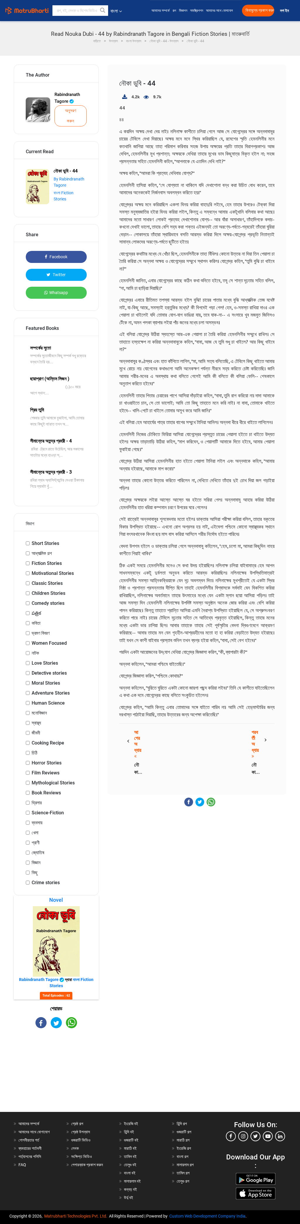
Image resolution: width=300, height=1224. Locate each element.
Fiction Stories (47, 563)
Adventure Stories (51, 693)
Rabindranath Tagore (67, 98)
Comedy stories (48, 603)
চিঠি (34, 753)
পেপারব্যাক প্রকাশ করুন (87, 1164)
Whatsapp (58, 292)
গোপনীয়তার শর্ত (28, 1140)
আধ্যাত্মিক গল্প (42, 553)
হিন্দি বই (129, 1132)
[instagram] (243, 1136)
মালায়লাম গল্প (185, 1164)
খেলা (35, 832)
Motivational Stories (53, 573)
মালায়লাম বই (132, 1181)
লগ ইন (285, 11)
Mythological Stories (53, 783)
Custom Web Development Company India (207, 1216)
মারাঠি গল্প (183, 1140)
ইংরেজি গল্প (184, 1148)
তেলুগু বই (130, 1164)
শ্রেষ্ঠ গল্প (77, 1123)
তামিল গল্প (183, 1173)
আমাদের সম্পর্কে (160, 10)
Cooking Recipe (48, 743)
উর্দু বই (128, 1197)
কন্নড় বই (130, 1189)
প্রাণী (36, 842)
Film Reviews (45, 773)
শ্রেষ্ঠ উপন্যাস (80, 1132)
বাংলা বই (129, 1173)
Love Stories (45, 663)
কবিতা (36, 623)
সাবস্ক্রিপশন (196, 10)
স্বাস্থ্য (36, 723)
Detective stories (49, 673)
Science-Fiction (48, 813)
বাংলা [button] (114, 11)
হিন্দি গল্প (182, 1123)
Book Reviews (46, 793)
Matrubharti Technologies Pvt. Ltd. (76, 1216)
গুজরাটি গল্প (184, 1132)
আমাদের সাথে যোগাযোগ (219, 10)
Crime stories (46, 882)
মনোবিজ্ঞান (39, 713)
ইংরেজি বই (131, 1123)
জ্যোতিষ (38, 852)
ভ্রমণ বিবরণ (41, 633)
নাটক (35, 653)
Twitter (59, 274)
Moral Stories (46, 683)
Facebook (58, 256)
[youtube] (268, 1136)
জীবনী (36, 733)
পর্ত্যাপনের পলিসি (29, 1156)
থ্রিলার (37, 803)
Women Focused (49, 643)
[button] (103, 10)
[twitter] (255, 1136)
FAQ (22, 1164)
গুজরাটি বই (131, 1140)
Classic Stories (47, 583)
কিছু (35, 872)
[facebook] (231, 1136)
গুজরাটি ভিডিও (81, 1140)
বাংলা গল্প (182, 1156)
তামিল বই (130, 1156)
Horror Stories (47, 763)
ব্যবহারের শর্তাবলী (30, 1148)
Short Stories (45, 543)
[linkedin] (280, 1136)
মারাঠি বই (130, 1148)
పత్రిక (36, 613)
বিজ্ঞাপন (183, 10)
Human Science (48, 703)
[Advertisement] (56, 1075)
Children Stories (48, 593)
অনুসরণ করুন (70, 116)
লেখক (75, 1148)
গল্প (174, 10)
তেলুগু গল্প (183, 1181)
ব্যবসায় (37, 822)
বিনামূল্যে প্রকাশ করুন (260, 10)
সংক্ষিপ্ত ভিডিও (81, 1156)
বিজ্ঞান (36, 862)
